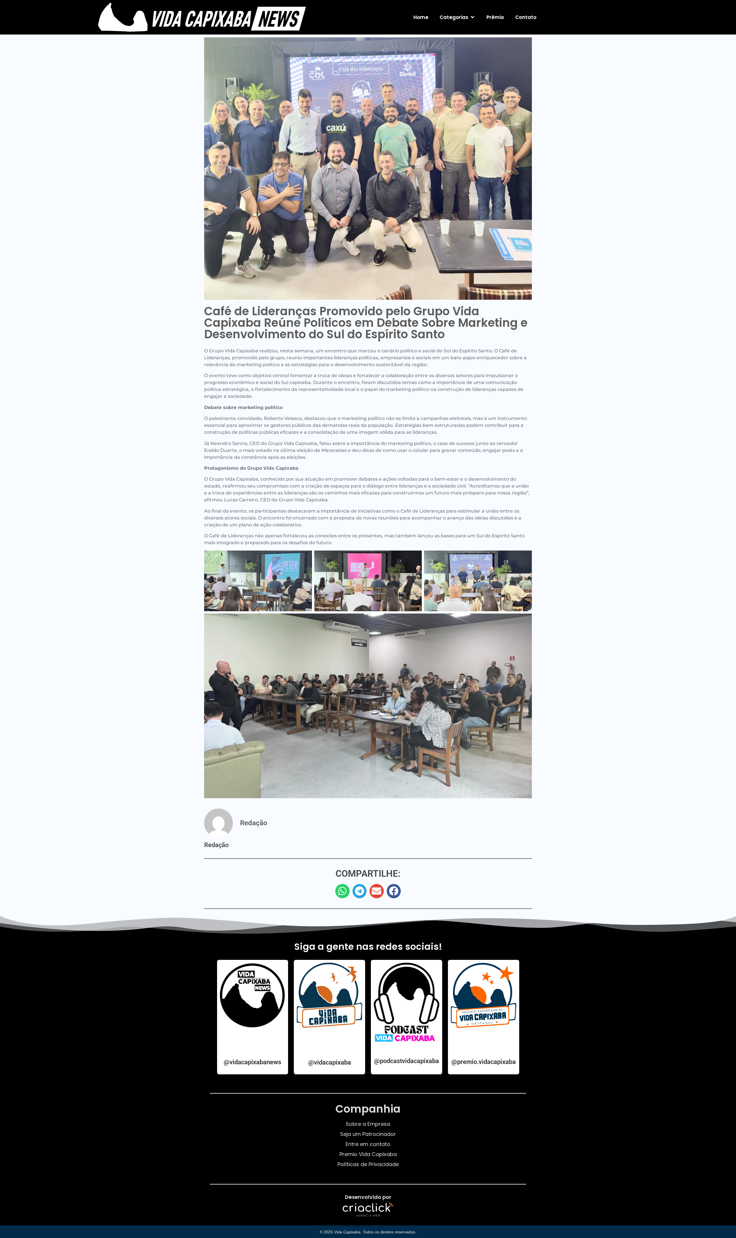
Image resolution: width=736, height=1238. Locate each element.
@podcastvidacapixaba (406, 1061)
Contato (525, 17)
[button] (342, 891)
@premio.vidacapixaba (483, 1061)
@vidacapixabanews (252, 1062)
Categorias (454, 17)
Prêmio (495, 17)
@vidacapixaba (329, 1062)
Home (420, 17)
